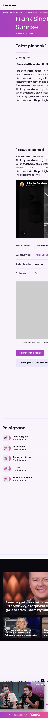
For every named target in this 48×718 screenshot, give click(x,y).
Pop (36, 12)
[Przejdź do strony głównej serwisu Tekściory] (10, 5)
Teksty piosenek (26, 12)
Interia (5, 12)
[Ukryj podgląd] (42, 680)
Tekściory (14, 12)
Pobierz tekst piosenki (29, 352)
